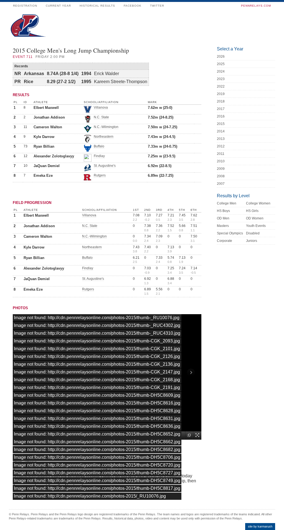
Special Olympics (230, 233)
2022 (221, 86)
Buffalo (99, 146)
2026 (221, 56)
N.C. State (101, 117)
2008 (221, 176)
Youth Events (256, 226)
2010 (221, 161)
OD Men (223, 218)
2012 (221, 146)
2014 (221, 131)
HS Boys (223, 211)
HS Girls (252, 211)
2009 (221, 169)
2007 (221, 184)
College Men (226, 203)
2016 (221, 116)
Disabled (253, 233)
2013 (221, 139)
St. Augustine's (105, 166)
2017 (221, 109)
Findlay (99, 156)
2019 (221, 94)
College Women (258, 203)
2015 (221, 124)
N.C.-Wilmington (106, 127)
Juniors (251, 241)
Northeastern (103, 137)
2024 (221, 71)
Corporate (224, 241)
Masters (223, 226)
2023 (221, 79)
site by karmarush (260, 526)
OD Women (254, 218)
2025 (221, 64)
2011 (220, 154)
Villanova (101, 107)
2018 (221, 101)
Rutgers (100, 175)
